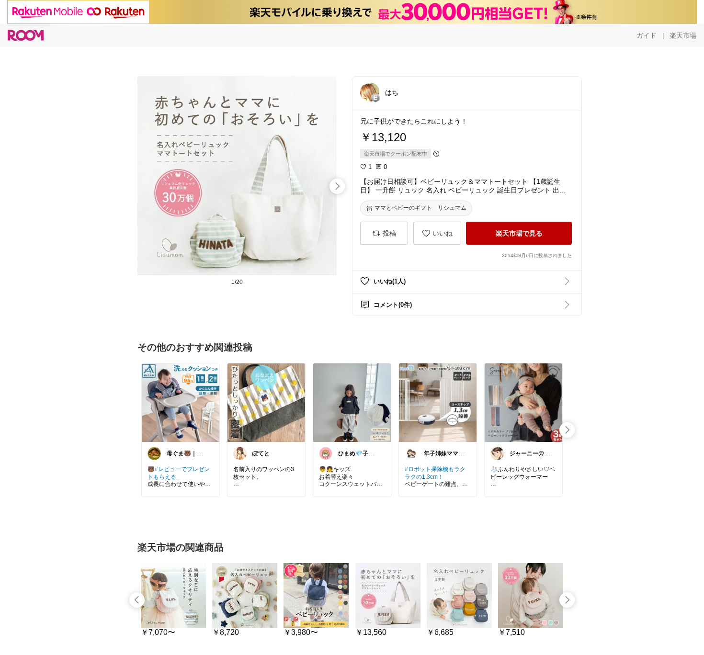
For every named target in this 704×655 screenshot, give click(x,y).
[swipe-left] (137, 600)
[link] (180, 402)
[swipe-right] (337, 186)
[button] (369, 92)
